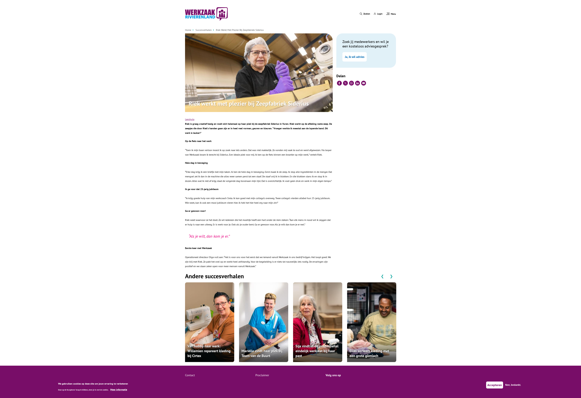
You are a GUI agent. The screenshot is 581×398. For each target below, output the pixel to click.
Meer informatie (118, 389)
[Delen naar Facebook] (339, 83)
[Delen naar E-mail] (363, 83)
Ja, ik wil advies (354, 57)
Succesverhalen (203, 29)
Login (379, 13)
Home (188, 29)
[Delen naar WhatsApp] (351, 83)
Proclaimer (262, 375)
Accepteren (494, 385)
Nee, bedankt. (513, 385)
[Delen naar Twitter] (345, 83)
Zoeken (366, 13)
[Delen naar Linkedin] (357, 83)
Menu (393, 14)
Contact (190, 375)
